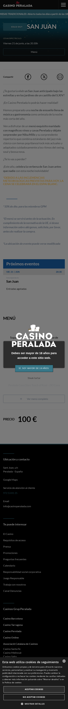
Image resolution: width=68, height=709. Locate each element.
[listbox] (64, 661)
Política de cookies (13, 682)
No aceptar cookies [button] (34, 697)
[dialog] (34, 683)
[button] (34, 703)
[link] (34, 368)
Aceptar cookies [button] (34, 689)
